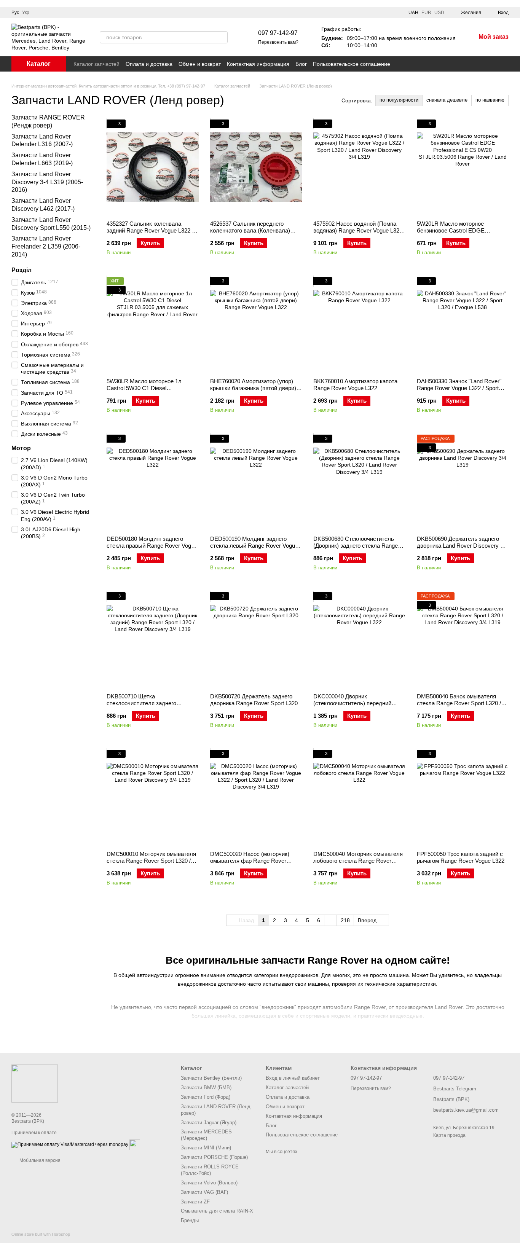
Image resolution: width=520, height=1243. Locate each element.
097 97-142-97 (278, 33)
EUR (426, 12)
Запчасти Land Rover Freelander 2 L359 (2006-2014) (45, 246)
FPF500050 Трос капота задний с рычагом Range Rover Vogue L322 (460, 857)
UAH (413, 12)
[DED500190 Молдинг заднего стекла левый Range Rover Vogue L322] (256, 482)
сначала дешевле (446, 100)
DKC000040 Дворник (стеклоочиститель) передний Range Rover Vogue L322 (352, 703)
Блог (301, 64)
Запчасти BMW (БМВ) (206, 1087)
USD (439, 12)
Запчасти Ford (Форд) (205, 1097)
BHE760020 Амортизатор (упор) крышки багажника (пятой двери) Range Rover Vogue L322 (253, 388)
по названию (489, 100)
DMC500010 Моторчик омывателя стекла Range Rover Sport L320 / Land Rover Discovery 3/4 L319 (151, 861)
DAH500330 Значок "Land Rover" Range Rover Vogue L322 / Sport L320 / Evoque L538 (459, 388)
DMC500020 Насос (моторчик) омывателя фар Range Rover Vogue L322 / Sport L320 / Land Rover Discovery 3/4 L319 (249, 864)
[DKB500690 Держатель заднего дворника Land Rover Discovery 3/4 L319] (463, 482)
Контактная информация (258, 64)
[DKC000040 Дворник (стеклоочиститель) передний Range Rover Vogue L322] (359, 639)
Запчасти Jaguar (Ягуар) (208, 1122)
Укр (25, 12)
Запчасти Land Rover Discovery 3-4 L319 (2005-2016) (47, 182)
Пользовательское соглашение (351, 64)
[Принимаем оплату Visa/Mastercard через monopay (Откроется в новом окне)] (69, 1144)
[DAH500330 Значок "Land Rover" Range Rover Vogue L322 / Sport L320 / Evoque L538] (463, 324)
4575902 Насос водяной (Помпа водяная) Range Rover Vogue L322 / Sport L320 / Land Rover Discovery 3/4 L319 (358, 233)
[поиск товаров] (221, 37)
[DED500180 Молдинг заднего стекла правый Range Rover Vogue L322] (153, 482)
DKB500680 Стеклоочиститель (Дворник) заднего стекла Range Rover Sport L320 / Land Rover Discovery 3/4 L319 (355, 549)
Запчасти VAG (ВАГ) (204, 1192)
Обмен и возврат (200, 64)
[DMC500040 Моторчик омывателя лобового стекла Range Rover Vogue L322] (359, 797)
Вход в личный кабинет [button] (293, 1078)
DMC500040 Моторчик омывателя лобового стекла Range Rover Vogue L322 (358, 861)
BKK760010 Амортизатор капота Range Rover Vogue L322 (355, 384)
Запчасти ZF (195, 1202)
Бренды (190, 1220)
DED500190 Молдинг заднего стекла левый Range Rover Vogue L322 (254, 545)
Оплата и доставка (149, 64)
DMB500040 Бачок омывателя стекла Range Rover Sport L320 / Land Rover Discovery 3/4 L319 (459, 703)
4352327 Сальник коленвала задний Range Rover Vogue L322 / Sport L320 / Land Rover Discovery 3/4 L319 (150, 233)
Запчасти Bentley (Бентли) (211, 1078)
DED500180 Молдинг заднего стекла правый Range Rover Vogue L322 (152, 545)
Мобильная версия (39, 1160)
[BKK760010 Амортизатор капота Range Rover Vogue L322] (359, 324)
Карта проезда (449, 1135)
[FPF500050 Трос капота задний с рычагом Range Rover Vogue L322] (463, 797)
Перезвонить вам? (278, 42)
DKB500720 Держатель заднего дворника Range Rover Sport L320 (254, 699)
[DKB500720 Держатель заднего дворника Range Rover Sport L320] (256, 639)
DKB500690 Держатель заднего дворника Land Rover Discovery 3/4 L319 (462, 545)
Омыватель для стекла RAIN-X (217, 1211)
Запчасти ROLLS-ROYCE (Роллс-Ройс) (210, 1170)
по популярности (399, 100)
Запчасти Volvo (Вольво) (209, 1183)
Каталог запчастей (96, 64)
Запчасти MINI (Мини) (206, 1148)
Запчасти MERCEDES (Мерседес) (206, 1135)
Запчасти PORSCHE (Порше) (214, 1157)
